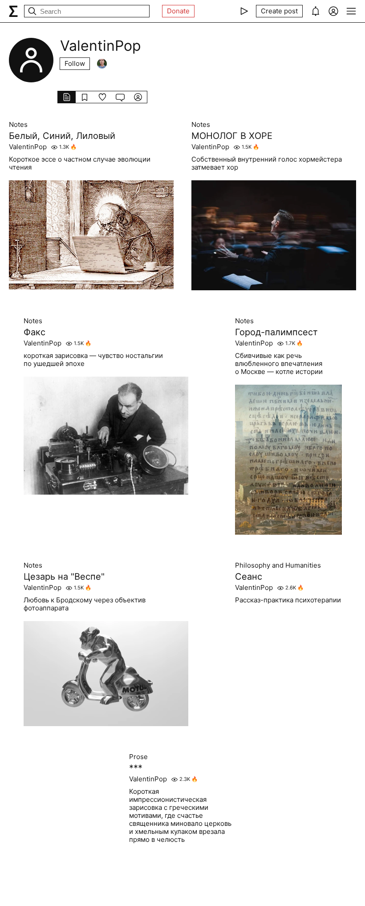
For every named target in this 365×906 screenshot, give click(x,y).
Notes (18, 125)
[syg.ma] (13, 11)
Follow (75, 63)
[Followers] (102, 63)
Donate (178, 11)
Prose (138, 757)
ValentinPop (28, 147)
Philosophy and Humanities (278, 565)
